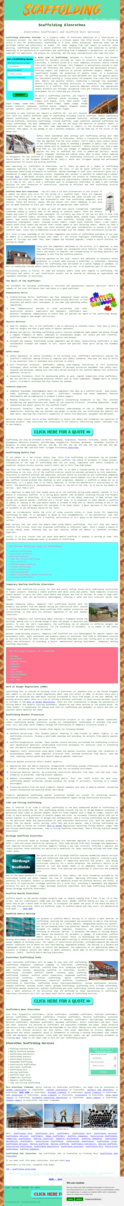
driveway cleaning (57, 1092)
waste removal (93, 1098)
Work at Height (54, 826)
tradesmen (54, 1100)
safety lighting (110, 154)
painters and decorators (100, 1090)
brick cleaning (49, 1095)
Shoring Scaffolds (43, 1139)
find (14, 1014)
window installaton (16, 1090)
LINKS (91, 19)
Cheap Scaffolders (55, 1136)
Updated (37, 1187)
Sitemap (7, 1187)
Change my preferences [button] (93, 1199)
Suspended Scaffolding (21, 1062)
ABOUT (97, 19)
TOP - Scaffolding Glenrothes (21, 1169)
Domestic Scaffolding (67, 1139)
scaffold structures (108, 1027)
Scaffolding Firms (107, 1141)
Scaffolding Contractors (83, 1144)
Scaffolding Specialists (46, 1147)
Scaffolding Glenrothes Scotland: (23, 38)
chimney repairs (14, 1100)
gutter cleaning (93, 1092)
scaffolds (27, 589)
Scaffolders (63, 1134)
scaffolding (49, 40)
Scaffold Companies (78, 1136)
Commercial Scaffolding (18, 1139)
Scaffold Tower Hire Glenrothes (22, 192)
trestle (81, 116)
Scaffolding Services (105, 1134)
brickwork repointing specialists (50, 1098)
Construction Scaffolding (103, 1136)
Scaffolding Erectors (20, 1057)
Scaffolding (12, 440)
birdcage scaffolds (48, 876)
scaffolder (73, 288)
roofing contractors (56, 1090)
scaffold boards (47, 106)
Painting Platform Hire (21, 1049)
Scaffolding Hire (23, 1134)
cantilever (32, 121)
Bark (17, 177)
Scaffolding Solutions (72, 1147)
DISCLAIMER (113, 19)
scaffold (54, 63)
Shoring (13, 1072)
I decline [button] (79, 1199)
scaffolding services (86, 994)
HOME (85, 19)
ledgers (63, 106)
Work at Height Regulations (41, 702)
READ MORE (28, 909)
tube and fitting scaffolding (47, 118)
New (32, 1187)
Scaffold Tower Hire (20, 1075)
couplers (20, 109)
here (18, 1038)
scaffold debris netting (66, 919)
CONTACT (104, 19)
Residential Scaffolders (19, 1141)
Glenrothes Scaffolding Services (30, 1043)
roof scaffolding (77, 962)
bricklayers (81, 1095)
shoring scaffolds (15, 121)
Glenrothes (73, 448)
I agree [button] (70, 1199)
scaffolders (85, 182)
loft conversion (14, 1095)
